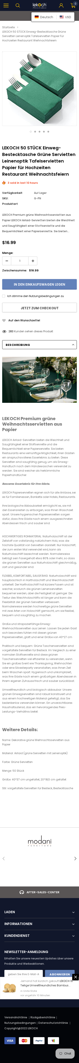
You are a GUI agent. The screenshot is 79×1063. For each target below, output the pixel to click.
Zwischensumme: (14, 270)
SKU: (5, 198)
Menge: (7, 253)
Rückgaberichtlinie (43, 1017)
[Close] (75, 977)
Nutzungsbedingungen (20, 1023)
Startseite (8, 27)
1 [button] (31, 132)
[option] (39, 89)
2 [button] (35, 132)
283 (11, 331)
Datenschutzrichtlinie (53, 1023)
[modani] (39, 840)
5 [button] (48, 132)
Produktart (10, 204)
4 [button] (44, 132)
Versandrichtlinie (15, 1017)
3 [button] (39, 132)
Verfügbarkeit (12, 193)
